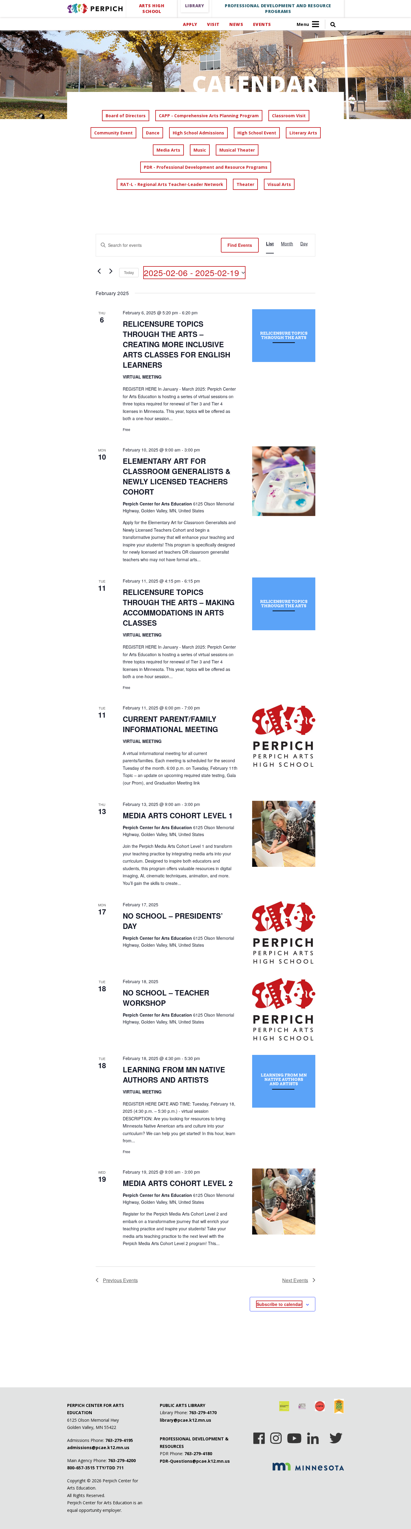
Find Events (239, 245)
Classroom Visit (289, 115)
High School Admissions (198, 133)
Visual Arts (279, 184)
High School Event (256, 133)
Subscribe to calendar (279, 1304)
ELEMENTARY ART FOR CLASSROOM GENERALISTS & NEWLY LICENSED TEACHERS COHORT (176, 476)
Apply (190, 24)
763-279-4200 (122, 1460)
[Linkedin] (313, 1436)
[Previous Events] (99, 271)
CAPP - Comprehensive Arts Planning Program (209, 115)
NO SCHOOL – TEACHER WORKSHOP (166, 997)
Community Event (113, 133)
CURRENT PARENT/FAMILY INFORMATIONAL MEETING (170, 724)
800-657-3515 (81, 1468)
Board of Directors (126, 115)
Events (262, 24)
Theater (245, 184)
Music (199, 150)
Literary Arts (303, 133)
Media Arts (168, 150)
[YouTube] (294, 1436)
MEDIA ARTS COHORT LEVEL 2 (178, 1183)
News (236, 24)
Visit (213, 24)
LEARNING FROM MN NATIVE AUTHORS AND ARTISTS (174, 1074)
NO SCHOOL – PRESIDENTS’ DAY (173, 921)
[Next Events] (111, 271)
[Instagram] (276, 1436)
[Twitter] (335, 1436)
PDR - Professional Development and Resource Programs (205, 167)
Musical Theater (237, 150)
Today (129, 272)
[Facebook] (259, 1436)
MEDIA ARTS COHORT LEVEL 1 (178, 815)
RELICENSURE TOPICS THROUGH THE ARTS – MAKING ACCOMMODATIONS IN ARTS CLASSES (179, 607)
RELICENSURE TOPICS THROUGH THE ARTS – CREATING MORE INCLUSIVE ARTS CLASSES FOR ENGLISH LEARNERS (176, 344)
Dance (152, 133)
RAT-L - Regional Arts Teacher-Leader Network (171, 184)
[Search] (330, 24)
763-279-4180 (198, 1453)
